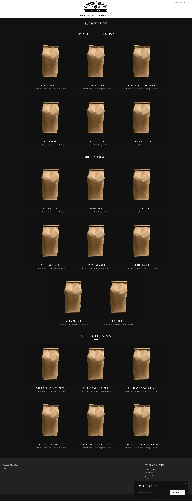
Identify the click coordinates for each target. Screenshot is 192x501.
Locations (82, 16)
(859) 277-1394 (149, 472)
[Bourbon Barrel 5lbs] (141, 61)
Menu (94, 16)
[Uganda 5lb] (50, 184)
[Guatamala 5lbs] (96, 240)
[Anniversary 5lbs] (141, 117)
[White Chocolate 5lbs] (50, 364)
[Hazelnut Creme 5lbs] (50, 420)
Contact (110, 16)
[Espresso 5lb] (96, 61)
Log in (176, 3)
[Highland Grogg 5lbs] (141, 364)
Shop (88, 16)
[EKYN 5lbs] (50, 117)
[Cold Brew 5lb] (50, 61)
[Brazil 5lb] (119, 297)
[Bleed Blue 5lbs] (96, 117)
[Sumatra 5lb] (141, 184)
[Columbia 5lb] (73, 297)
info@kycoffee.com (151, 469)
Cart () (182, 3)
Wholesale (101, 16)
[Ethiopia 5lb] (141, 240)
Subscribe (176, 493)
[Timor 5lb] (96, 184)
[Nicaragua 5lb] (50, 240)
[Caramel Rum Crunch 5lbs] (141, 420)
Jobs (4, 468)
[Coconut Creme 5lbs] (96, 420)
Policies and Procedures (11, 465)
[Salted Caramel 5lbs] (96, 364)
